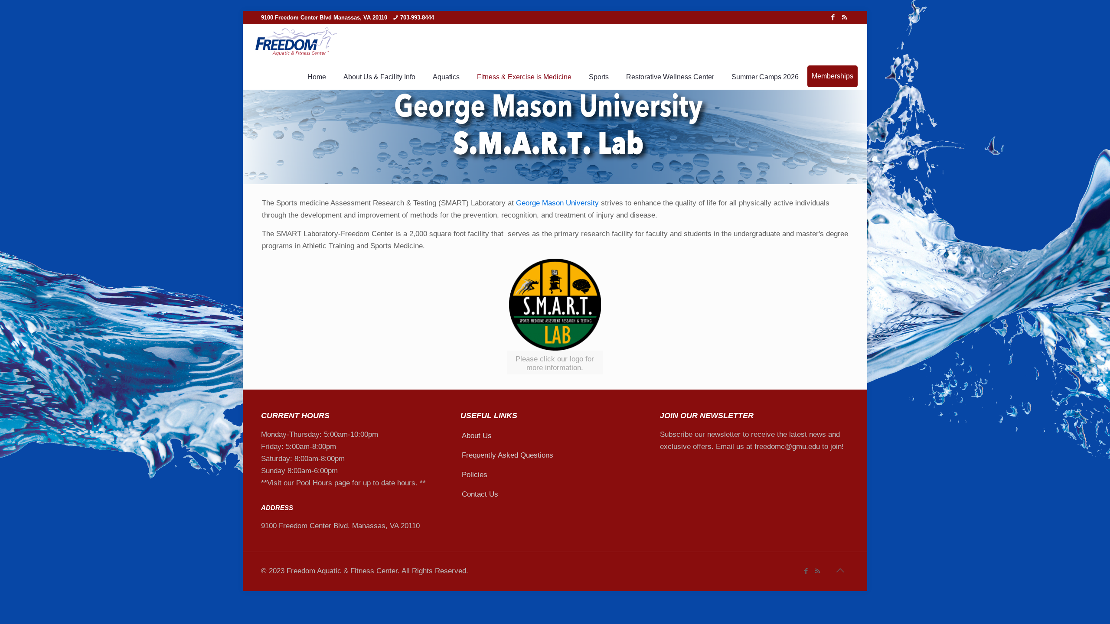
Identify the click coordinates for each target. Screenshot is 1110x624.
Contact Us (480, 494)
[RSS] (844, 17)
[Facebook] (832, 17)
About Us (477, 436)
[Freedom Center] (295, 42)
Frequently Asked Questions (507, 455)
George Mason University (557, 203)
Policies (474, 475)
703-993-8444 (417, 17)
